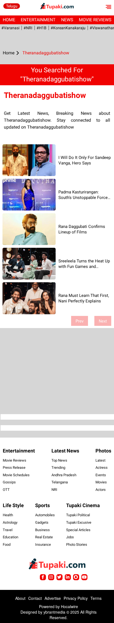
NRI (54, 490)
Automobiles (45, 515)
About (20, 598)
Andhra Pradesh (63, 475)
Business (42, 530)
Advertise (53, 598)
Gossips (9, 482)
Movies (101, 482)
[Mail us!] (84, 577)
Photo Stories (76, 544)
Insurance (43, 544)
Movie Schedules (16, 475)
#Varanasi (10, 28)
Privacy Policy (76, 598)
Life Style (13, 505)
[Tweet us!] (51, 577)
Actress (101, 467)
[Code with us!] (76, 577)
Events (100, 475)
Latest (100, 460)
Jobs (70, 537)
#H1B (41, 28)
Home (9, 19)
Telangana (59, 482)
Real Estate (44, 537)
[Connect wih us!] (68, 577)
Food (7, 544)
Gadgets (41, 522)
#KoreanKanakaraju (68, 28)
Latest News (65, 451)
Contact (35, 598)
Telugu (11, 6)
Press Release (14, 467)
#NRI (28, 28)
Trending (58, 467)
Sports (42, 505)
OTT (6, 490)
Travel (7, 530)
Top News (59, 460)
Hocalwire (69, 606)
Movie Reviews (14, 460)
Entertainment (38, 19)
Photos (103, 451)
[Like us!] (43, 577)
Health (8, 515)
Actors (100, 490)
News (67, 19)
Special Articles (78, 530)
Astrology (10, 522)
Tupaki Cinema (83, 505)
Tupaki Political (78, 515)
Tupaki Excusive (78, 522)
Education (10, 537)
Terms (96, 598)
